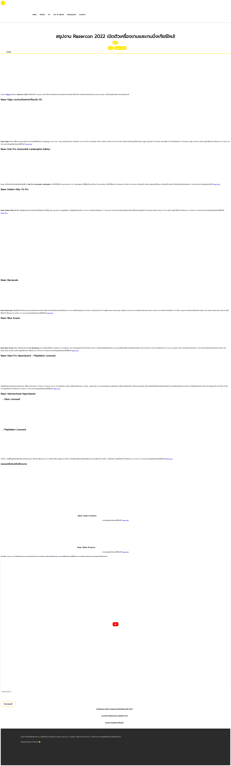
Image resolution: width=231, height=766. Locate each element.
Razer (110, 48)
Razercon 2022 (120, 48)
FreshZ (9, 52)
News (115, 42)
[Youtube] (11, 54)
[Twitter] (10, 54)
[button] (89, 14)
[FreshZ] (3, 53)
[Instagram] (8, 54)
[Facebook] (7, 54)
